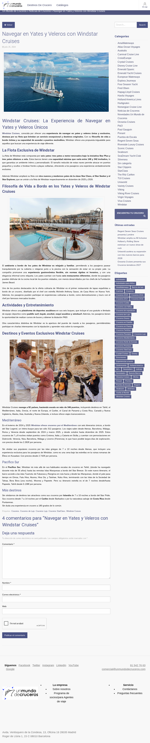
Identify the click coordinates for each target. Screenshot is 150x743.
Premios (128, 381)
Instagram (48, 665)
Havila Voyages (126, 95)
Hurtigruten (123, 103)
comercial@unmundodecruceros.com (123, 669)
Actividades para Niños (125, 283)
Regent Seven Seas (128, 140)
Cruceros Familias (123, 330)
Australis (122, 50)
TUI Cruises (124, 178)
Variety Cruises (125, 186)
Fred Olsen (123, 88)
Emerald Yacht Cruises (130, 73)
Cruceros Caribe (122, 303)
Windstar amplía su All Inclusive (132, 238)
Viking (121, 189)
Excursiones (121, 357)
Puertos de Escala (127, 137)
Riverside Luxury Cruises (131, 144)
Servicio (128, 685)
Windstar (122, 204)
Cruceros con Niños (124, 307)
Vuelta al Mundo (122, 393)
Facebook (24, 665)
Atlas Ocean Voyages (129, 47)
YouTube (73, 665)
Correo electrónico (11, 594)
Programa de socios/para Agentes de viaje (61, 697)
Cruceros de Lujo (27, 511)
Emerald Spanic (126, 69)
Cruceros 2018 (137, 299)
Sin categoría (124, 163)
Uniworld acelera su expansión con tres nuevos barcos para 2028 (132, 254)
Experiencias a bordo (124, 361)
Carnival (119, 291)
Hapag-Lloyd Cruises (129, 92)
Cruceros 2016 (137, 295)
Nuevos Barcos (135, 373)
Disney (134, 354)
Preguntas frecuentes (129, 693)
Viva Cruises (124, 201)
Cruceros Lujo (41, 511)
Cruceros (15, 511)
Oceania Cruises (126, 122)
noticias (139, 369)
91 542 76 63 (137, 665)
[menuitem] (39, 5)
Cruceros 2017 (122, 299)
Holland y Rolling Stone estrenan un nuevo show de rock (130, 244)
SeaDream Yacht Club (129, 156)
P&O (120, 125)
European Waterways (129, 77)
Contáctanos (129, 689)
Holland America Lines (129, 99)
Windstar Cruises (11, 133)
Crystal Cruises (126, 62)
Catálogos (62, 5)
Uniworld (122, 182)
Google (10, 669)
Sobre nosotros (61, 689)
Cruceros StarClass (57, 511)
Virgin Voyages (125, 197)
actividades (120, 279)
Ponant (121, 133)
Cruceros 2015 (122, 295)
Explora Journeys (127, 80)
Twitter (36, 665)
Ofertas (136, 377)
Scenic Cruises (125, 148)
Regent (137, 385)
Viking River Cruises (128, 193)
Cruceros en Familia (124, 322)
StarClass (123, 171)
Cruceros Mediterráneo (125, 338)
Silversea (122, 159)
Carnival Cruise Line (128, 54)
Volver (9, 25)
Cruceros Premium (123, 346)
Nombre (6, 583)
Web (4, 606)
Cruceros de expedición (125, 311)
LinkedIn (61, 665)
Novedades (120, 373)
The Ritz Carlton (126, 174)
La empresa (60, 685)
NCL (118, 369)
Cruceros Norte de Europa (126, 342)
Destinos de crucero (39, 5)
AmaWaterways (126, 43)
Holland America (136, 365)
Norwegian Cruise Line (130, 107)
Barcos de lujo (137, 287)
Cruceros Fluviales (123, 334)
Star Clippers (124, 167)
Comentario (8, 544)
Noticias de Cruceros (128, 111)
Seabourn (123, 152)
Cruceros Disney (122, 318)
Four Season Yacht (128, 84)
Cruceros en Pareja (124, 326)
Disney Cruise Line (128, 65)
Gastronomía (121, 365)
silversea (131, 389)
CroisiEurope (124, 58)
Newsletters (128, 369)
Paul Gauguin (125, 129)
